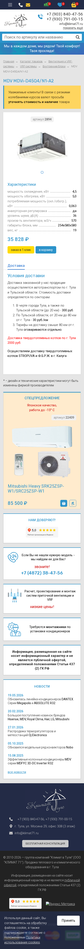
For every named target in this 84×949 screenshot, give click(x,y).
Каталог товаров (31, 61)
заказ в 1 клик (72, 503)
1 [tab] (42, 172)
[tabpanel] (42, 146)
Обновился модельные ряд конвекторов (40, 747)
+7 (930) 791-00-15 (65, 19)
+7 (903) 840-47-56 (65, 14)
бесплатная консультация (45, 843)
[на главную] (16, 20)
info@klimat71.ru (71, 24)
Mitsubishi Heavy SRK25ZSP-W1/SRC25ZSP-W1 (36, 489)
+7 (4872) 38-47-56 (42, 573)
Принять (68, 920)
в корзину (63, 503)
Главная (8, 61)
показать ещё (73, 28)
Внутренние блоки (54, 66)
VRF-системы (28, 66)
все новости (17, 772)
